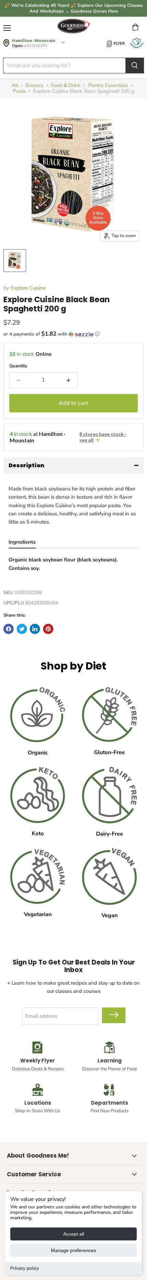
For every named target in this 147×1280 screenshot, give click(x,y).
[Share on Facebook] (8, 629)
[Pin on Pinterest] (48, 629)
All (15, 85)
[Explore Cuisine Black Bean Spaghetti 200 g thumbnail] (15, 260)
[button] (73, 334)
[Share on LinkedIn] (35, 629)
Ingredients (22, 542)
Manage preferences (73, 1250)
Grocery (34, 85)
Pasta (19, 91)
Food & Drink (66, 85)
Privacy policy (24, 1268)
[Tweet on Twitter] (22, 629)
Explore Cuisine (28, 287)
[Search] (134, 65)
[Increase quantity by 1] (68, 380)
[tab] (22, 543)
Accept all (73, 1234)
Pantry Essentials (108, 85)
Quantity (18, 366)
